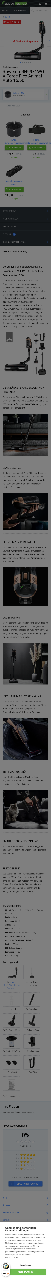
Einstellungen (25, 1265)
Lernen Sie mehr (11, 1258)
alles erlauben (25, 1272)
